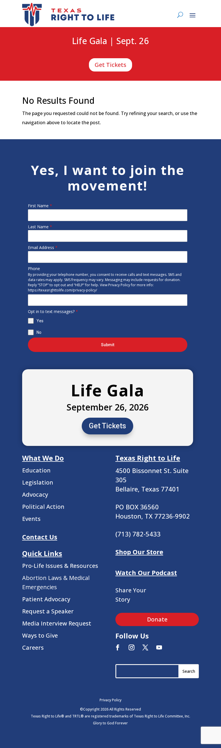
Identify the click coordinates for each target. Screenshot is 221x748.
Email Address (43, 247)
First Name (40, 205)
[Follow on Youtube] (159, 647)
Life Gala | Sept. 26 (110, 41)
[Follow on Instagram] (131, 647)
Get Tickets (110, 65)
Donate (157, 619)
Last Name (40, 226)
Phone (34, 268)
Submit (107, 344)
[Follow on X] (145, 647)
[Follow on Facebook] (117, 647)
